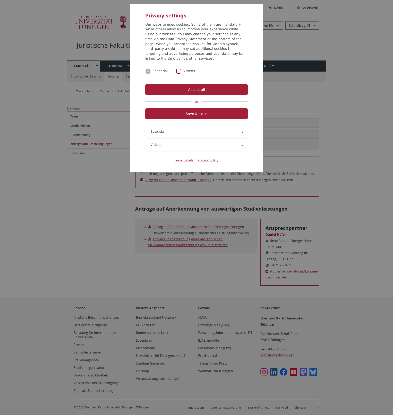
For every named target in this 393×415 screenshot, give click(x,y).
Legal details (184, 160)
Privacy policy (208, 160)
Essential (160, 71)
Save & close (196, 114)
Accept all (196, 90)
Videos (189, 71)
